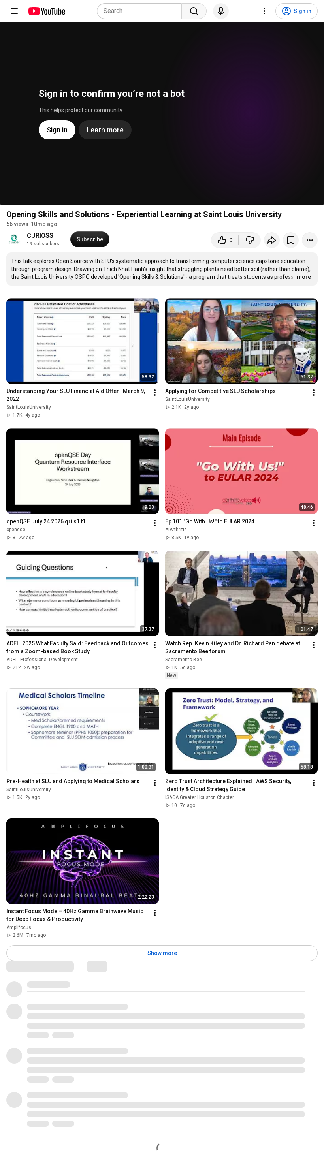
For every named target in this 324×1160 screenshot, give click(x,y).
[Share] (272, 240)
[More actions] (310, 240)
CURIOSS (40, 235)
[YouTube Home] (46, 11)
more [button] (304, 277)
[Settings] (264, 11)
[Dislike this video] (250, 240)
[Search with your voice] (221, 11)
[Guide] (14, 11)
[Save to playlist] (291, 240)
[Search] (194, 11)
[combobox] (142, 11)
